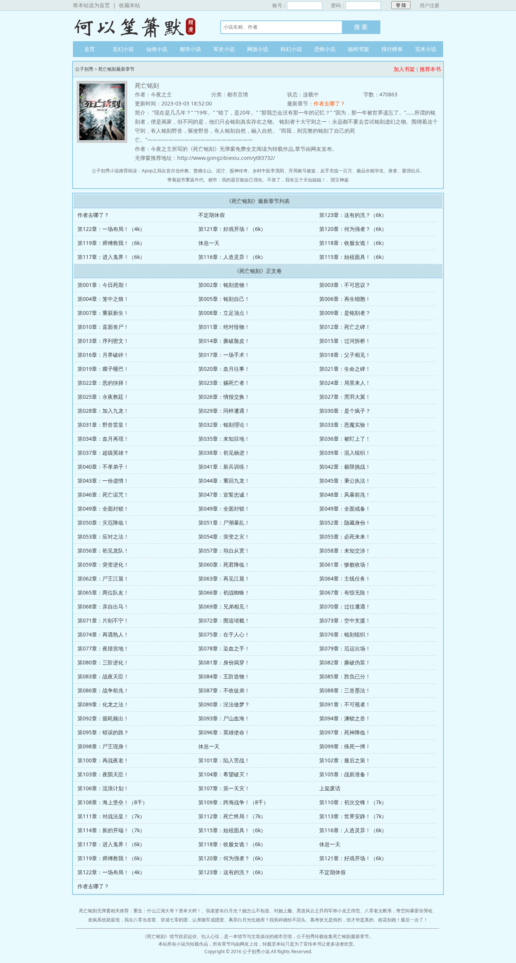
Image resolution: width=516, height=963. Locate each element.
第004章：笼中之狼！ (103, 298)
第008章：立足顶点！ (224, 312)
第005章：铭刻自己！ (224, 298)
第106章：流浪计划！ (103, 788)
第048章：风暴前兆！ (345, 494)
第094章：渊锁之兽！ (345, 718)
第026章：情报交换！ (224, 396)
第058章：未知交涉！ (345, 550)
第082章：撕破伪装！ (345, 662)
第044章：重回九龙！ (224, 480)
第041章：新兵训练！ (224, 466)
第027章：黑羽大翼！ (345, 396)
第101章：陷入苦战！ (224, 760)
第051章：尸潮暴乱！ (224, 522)
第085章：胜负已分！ (345, 676)
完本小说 (425, 49)
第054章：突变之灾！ (224, 536)
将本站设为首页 (91, 5)
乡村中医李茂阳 (268, 170)
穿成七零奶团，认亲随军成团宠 (192, 920)
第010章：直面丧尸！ (103, 326)
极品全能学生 (370, 170)
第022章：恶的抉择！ (103, 382)
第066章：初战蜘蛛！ (224, 592)
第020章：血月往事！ (224, 368)
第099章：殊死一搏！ (345, 746)
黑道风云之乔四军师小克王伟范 (328, 910)
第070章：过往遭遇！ (345, 606)
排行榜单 (392, 49)
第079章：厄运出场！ (345, 648)
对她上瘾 (283, 910)
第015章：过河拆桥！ (345, 340)
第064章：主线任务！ (345, 578)
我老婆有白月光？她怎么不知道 (237, 910)
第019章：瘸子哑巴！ (103, 368)
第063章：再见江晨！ (224, 578)
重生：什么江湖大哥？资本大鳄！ (167, 910)
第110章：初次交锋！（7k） (353, 802)
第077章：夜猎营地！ (103, 648)
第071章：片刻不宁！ (103, 620)
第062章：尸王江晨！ (103, 578)
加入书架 (404, 69)
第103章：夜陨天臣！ (103, 774)
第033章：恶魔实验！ (345, 424)
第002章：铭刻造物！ (224, 284)
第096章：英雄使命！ (224, 732)
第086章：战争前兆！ (103, 690)
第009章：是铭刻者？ (345, 312)
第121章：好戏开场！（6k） (232, 228)
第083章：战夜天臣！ (103, 676)
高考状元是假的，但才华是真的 (342, 920)
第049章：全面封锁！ (103, 508)
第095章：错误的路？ (103, 732)
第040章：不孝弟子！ (103, 466)
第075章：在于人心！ (224, 634)
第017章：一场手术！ (224, 354)
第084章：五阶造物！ (224, 676)
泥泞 (220, 170)
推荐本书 (430, 69)
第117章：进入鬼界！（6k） (111, 256)
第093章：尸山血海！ (224, 718)
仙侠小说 (156, 49)
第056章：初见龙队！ (103, 550)
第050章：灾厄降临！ (103, 522)
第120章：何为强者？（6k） (353, 228)
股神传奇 (239, 170)
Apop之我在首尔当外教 (165, 170)
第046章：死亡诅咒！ (103, 494)
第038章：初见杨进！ (224, 452)
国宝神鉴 (340, 179)
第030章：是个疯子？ (345, 410)
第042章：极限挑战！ (345, 466)
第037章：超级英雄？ (103, 452)
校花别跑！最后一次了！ (403, 920)
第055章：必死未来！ (345, 536)
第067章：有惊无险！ (345, 592)
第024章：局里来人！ (345, 382)
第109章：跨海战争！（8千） (233, 802)
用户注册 (429, 5)
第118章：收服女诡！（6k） (353, 242)
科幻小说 (291, 49)
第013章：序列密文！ (103, 340)
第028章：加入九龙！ (103, 410)
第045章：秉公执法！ (345, 480)
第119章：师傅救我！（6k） (111, 242)
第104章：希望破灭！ (224, 774)
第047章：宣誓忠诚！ (224, 494)
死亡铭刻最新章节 (116, 69)
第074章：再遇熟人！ (103, 634)
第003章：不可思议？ (345, 284)
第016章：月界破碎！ (103, 354)
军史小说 (224, 49)
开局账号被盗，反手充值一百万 (320, 170)
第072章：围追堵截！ (224, 620)
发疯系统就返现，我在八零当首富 (122, 920)
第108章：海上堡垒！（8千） (112, 802)
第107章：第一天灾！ (224, 788)
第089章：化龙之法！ (103, 704)
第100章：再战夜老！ (103, 760)
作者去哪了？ (329, 103)
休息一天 (208, 242)
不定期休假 (211, 214)
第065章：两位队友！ (103, 592)
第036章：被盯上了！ (345, 438)
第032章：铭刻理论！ (224, 424)
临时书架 (358, 49)
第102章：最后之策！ (345, 760)
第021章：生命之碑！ (345, 368)
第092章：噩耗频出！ (103, 718)
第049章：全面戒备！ (345, 508)
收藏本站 (129, 5)
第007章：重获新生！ (103, 312)
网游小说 (257, 49)
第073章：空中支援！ (345, 620)
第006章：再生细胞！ (345, 298)
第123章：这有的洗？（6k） (353, 214)
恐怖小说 (324, 49)
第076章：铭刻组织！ (345, 634)
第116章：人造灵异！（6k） (232, 256)
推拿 (392, 170)
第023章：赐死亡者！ (224, 382)
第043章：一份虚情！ (103, 480)
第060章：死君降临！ (224, 564)
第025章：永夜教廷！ (103, 396)
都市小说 (190, 49)
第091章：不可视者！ (345, 704)
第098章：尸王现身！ (103, 746)
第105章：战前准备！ (345, 774)
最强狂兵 (411, 170)
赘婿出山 (202, 170)
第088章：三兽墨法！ (345, 690)
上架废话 (329, 788)
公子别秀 (139, 26)
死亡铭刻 (156, 936)
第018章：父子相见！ (345, 354)
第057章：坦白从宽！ (224, 550)
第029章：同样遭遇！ (224, 410)
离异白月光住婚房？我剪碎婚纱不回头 (267, 920)
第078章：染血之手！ (224, 648)
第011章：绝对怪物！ (224, 326)
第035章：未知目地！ (224, 438)
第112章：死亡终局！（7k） (232, 816)
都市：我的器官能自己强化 (235, 179)
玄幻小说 (123, 49)
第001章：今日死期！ (103, 284)
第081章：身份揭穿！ (224, 662)
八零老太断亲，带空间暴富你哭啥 (399, 910)
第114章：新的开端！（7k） (111, 830)
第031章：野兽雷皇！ (103, 424)
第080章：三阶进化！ (103, 662)
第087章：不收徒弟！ (224, 690)
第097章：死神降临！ (345, 732)
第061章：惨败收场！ (345, 564)
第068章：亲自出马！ (103, 606)
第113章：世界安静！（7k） (353, 816)
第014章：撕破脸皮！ (224, 340)
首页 (89, 49)
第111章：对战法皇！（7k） (111, 816)
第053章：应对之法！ (103, 536)
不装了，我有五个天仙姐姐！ (296, 179)
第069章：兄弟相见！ (224, 606)
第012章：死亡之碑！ (345, 326)
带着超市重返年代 (185, 179)
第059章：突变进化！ (103, 564)
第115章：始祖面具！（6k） (353, 256)
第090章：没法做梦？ (224, 704)
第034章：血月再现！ (103, 438)
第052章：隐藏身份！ (345, 522)
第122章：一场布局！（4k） (111, 228)
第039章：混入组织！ (345, 452)
